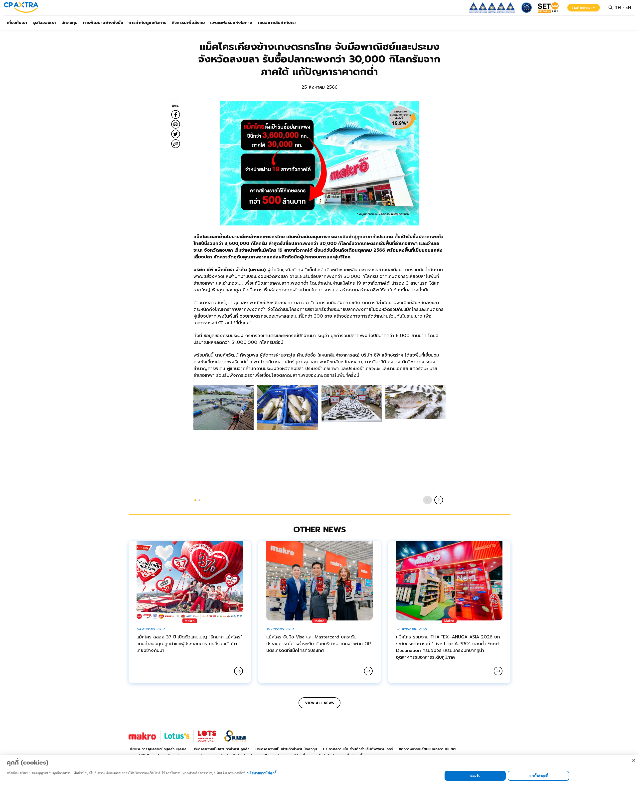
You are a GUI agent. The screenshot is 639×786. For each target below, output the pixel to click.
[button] (195, 500)
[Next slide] (438, 500)
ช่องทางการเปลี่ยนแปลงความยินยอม (428, 749)
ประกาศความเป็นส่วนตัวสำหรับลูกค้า (220, 749)
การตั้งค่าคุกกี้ (538, 776)
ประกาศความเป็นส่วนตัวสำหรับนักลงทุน (286, 749)
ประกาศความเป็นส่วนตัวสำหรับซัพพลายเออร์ (358, 749)
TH (618, 7)
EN (628, 7)
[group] (223, 407)
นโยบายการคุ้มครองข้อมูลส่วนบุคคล (157, 749)
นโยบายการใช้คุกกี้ (261, 773)
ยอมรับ (475, 776)
